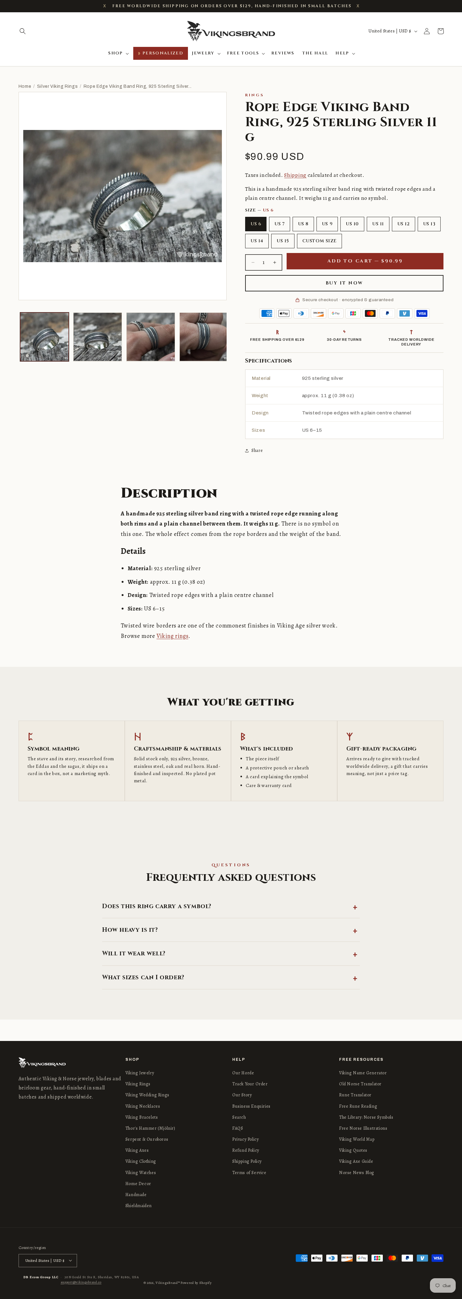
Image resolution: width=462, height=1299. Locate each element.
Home (25, 86)
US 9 (327, 224)
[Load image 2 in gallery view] (97, 336)
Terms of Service (249, 1173)
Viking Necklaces (142, 1106)
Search (239, 1117)
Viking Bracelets (141, 1117)
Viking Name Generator (363, 1073)
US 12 (403, 224)
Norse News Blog (356, 1173)
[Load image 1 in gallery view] (44, 336)
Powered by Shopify (196, 1282)
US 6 (255, 224)
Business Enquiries (251, 1106)
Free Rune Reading (358, 1106)
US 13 (429, 224)
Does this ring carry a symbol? (157, 906)
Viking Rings (138, 1084)
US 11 (378, 224)
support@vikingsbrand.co (81, 1281)
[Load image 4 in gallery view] (203, 336)
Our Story (242, 1095)
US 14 (256, 241)
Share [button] (257, 450)
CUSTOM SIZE (319, 241)
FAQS (237, 1128)
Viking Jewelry (139, 1073)
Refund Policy (245, 1151)
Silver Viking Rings (57, 86)
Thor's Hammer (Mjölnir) (150, 1128)
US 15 (283, 241)
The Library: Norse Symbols (366, 1117)
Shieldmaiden (138, 1206)
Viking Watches (140, 1173)
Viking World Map (357, 1139)
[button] (23, 31)
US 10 (352, 224)
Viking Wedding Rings (147, 1095)
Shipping (295, 175)
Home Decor (138, 1184)
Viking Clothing (140, 1162)
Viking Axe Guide (356, 1162)
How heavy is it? (130, 930)
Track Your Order (250, 1084)
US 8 (303, 224)
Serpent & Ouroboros (146, 1139)
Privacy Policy (245, 1139)
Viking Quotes (353, 1151)
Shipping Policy (247, 1162)
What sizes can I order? (143, 977)
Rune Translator (355, 1095)
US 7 (279, 224)
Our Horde (243, 1073)
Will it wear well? (134, 953)
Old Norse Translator (360, 1084)
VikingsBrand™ (168, 1282)
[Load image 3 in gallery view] (150, 336)
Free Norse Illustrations (363, 1128)
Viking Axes (137, 1151)
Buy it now (344, 283)
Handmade (136, 1195)
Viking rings (172, 636)
